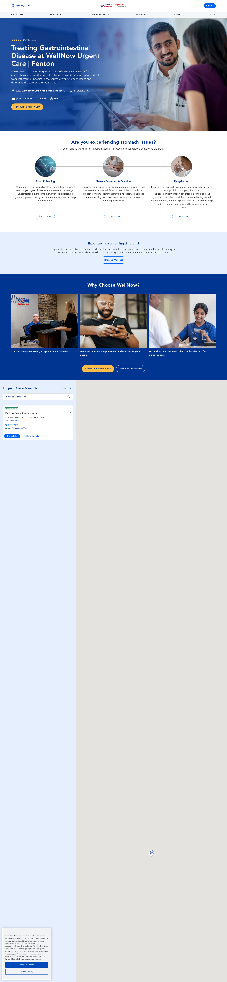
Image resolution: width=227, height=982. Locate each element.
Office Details (31, 436)
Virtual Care (56, 15)
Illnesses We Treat (113, 260)
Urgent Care (17, 15)
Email (43, 98)
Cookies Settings (26, 972)
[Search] (68, 396)
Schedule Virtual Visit (130, 368)
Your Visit (178, 15)
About (213, 15)
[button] (151, 853)
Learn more (45, 216)
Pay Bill (210, 5)
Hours (57, 98)
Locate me (66, 388)
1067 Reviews (29, 40)
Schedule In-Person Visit (27, 106)
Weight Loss (142, 15)
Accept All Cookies (26, 965)
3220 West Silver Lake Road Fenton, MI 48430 (40, 90)
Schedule (12, 436)
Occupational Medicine (99, 15)
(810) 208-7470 (81, 90)
